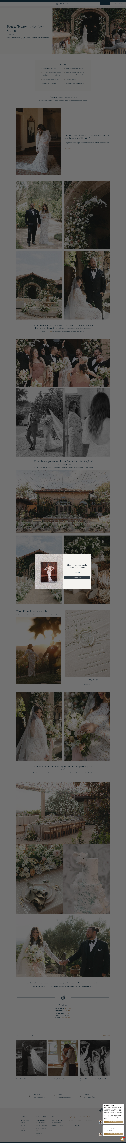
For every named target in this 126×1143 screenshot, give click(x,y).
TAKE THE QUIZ (77, 577)
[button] (122, 1139)
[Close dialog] (90, 556)
